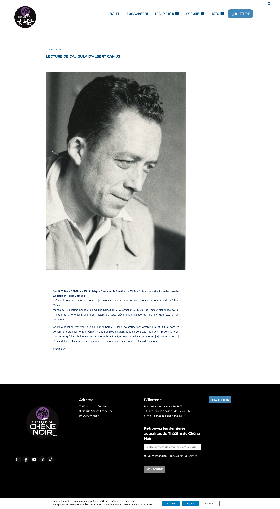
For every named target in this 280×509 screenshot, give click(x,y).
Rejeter (190, 503)
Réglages (210, 503)
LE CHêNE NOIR (164, 14)
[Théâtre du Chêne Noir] (25, 31)
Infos (215, 14)
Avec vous (192, 14)
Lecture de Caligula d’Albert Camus (83, 56)
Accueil (115, 14)
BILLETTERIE (242, 14)
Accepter (170, 503)
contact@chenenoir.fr (168, 415)
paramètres (146, 504)
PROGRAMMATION (137, 14)
